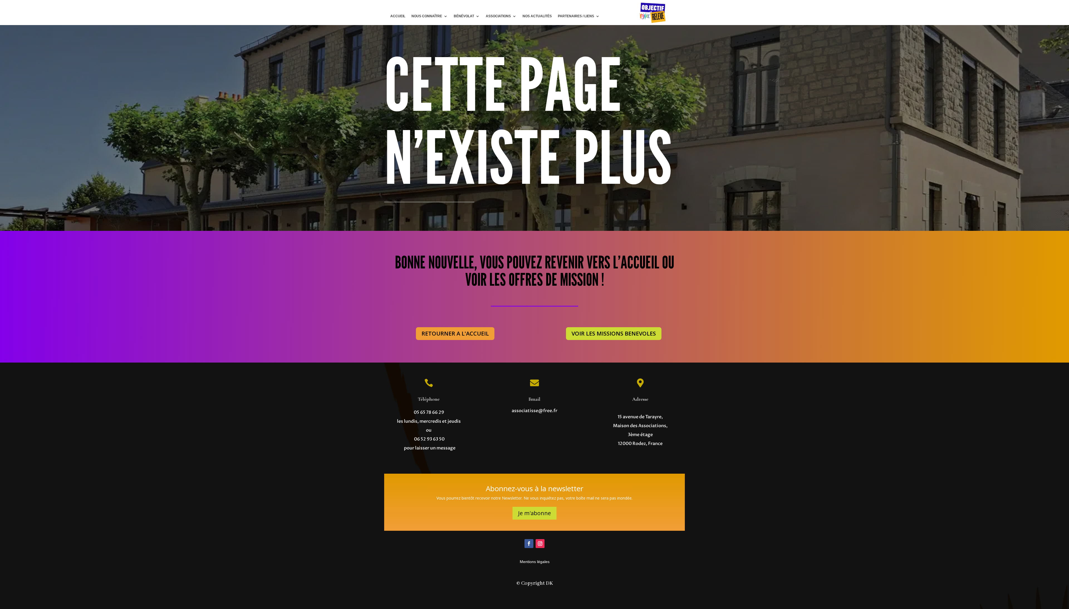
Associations (498, 16)
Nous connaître (426, 16)
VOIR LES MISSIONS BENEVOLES (614, 333)
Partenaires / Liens (576, 16)
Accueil (397, 16)
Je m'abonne (534, 513)
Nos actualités (537, 16)
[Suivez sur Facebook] (528, 543)
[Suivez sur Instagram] (540, 543)
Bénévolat (464, 16)
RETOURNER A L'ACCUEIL (455, 333)
